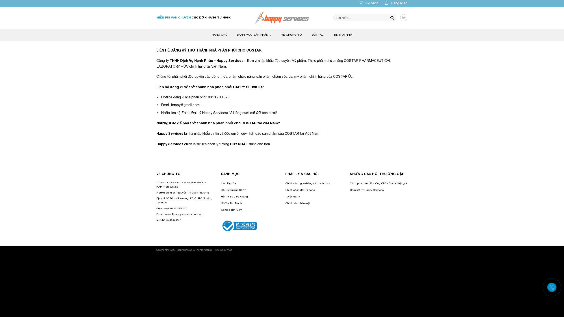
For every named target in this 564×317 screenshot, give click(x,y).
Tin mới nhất (344, 34)
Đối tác (318, 34)
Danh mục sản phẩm (253, 34)
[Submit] (392, 17)
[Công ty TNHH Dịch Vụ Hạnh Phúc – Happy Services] (282, 17)
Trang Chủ (218, 34)
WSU (229, 250)
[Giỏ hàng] (403, 17)
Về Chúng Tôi (291, 34)
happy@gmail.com (185, 105)
